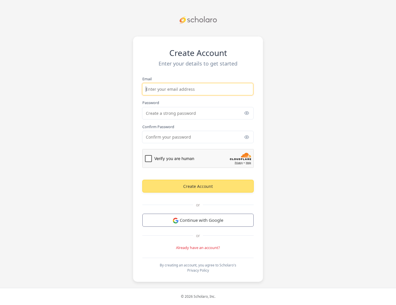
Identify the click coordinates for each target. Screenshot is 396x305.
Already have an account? (198, 247)
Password (150, 102)
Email (147, 78)
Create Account (198, 186)
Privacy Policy (198, 270)
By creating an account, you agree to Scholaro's (198, 268)
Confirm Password (158, 126)
